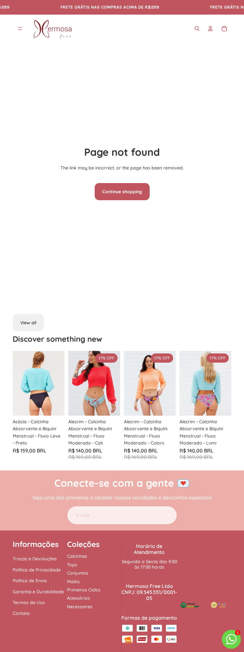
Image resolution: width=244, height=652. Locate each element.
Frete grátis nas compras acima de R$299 (106, 7)
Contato (21, 613)
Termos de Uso (29, 602)
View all (28, 323)
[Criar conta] (168, 515)
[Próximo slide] (59, 383)
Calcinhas (77, 556)
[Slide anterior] (18, 383)
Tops (72, 565)
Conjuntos (77, 573)
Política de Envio (30, 580)
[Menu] (20, 29)
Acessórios (78, 598)
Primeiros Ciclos (83, 590)
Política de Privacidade (37, 570)
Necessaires (79, 606)
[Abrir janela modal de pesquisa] (197, 29)
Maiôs (73, 581)
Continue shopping (122, 191)
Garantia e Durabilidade (38, 592)
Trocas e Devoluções (35, 559)
